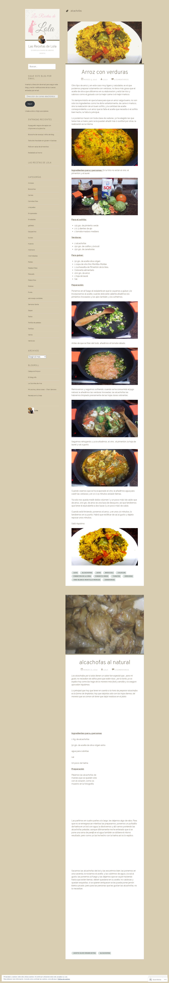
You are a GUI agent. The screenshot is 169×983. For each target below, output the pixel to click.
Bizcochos (32, 189)
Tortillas (31, 329)
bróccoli (109, 572)
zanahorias (110, 579)
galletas (31, 225)
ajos (76, 572)
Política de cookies (64, 979)
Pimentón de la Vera (82, 576)
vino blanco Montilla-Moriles (87, 579)
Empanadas (32, 213)
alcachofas (87, 572)
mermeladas (33, 256)
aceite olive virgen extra (85, 953)
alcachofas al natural (104, 662)
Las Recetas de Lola (42, 47)
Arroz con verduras (104, 72)
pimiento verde (101, 576)
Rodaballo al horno (35, 153)
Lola (105, 79)
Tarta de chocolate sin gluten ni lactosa (42, 141)
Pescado (31, 274)
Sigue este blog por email (39, 77)
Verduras (31, 341)
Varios (30, 335)
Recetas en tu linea (35, 395)
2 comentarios (122, 670)
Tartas (30, 316)
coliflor (121, 572)
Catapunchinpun (34, 371)
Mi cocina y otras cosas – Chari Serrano (42, 389)
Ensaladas (32, 219)
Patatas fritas (32, 268)
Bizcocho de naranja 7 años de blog (41, 134)
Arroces (31, 183)
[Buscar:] (40, 67)
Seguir (29, 104)
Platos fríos (32, 280)
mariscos (31, 250)
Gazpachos (32, 232)
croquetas (31, 207)
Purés (30, 292)
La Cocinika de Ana (35, 383)
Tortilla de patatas (34, 323)
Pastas (30, 262)
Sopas (30, 310)
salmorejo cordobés (35, 298)
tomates (116, 576)
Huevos (31, 244)
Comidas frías (33, 201)
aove (99, 572)
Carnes (30, 195)
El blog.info (32, 377)
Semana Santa (33, 304)
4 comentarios (121, 79)
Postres (30, 286)
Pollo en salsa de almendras (38, 147)
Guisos (30, 238)
